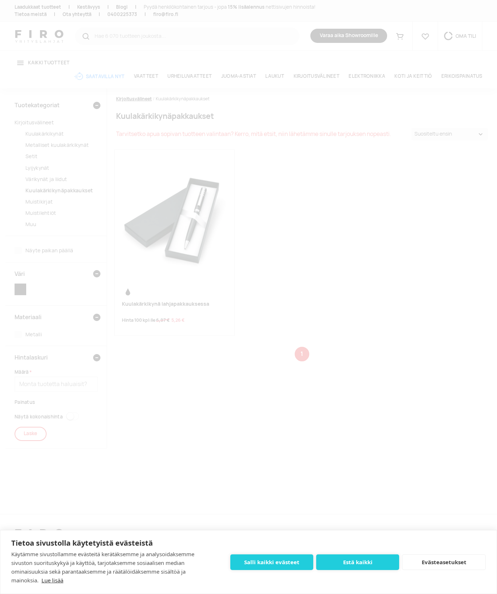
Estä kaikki (358, 562)
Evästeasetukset (444, 562)
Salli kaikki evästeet (271, 562)
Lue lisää (52, 580)
